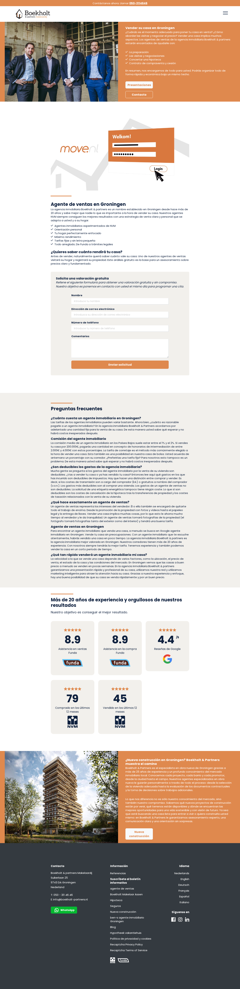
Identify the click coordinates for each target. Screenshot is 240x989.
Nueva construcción (139, 834)
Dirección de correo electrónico (93, 309)
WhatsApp (67, 910)
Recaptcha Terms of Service (128, 950)
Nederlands (181, 873)
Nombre (76, 295)
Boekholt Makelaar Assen (126, 894)
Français (184, 890)
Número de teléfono (85, 322)
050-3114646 (138, 3)
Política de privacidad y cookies (130, 938)
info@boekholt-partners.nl (70, 899)
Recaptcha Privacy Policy (126, 944)
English (185, 879)
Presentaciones (139, 85)
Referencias (118, 873)
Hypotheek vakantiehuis (125, 933)
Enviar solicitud (120, 365)
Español (184, 896)
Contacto (139, 95)
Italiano (184, 902)
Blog (113, 927)
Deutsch (183, 885)
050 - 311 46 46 (63, 895)
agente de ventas (122, 888)
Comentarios (80, 336)
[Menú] (225, 13)
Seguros (115, 906)
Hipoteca (116, 900)
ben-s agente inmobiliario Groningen (127, 919)
